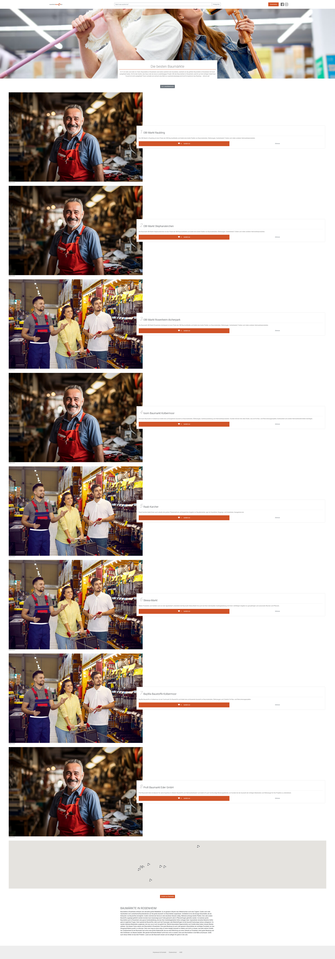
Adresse (277, 143)
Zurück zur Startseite (167, 896)
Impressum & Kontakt (159, 952)
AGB (180, 952)
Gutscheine (273, 4)
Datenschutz (173, 952)
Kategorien (216, 4)
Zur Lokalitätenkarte (167, 86)
